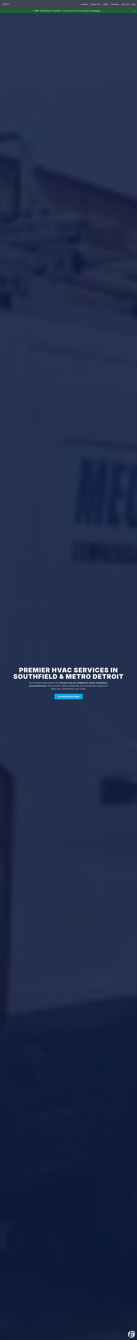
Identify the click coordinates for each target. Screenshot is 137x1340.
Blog (133, 4)
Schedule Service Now (68, 696)
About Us (125, 4)
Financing (115, 4)
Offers (105, 4)
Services (84, 4)
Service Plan (95, 4)
